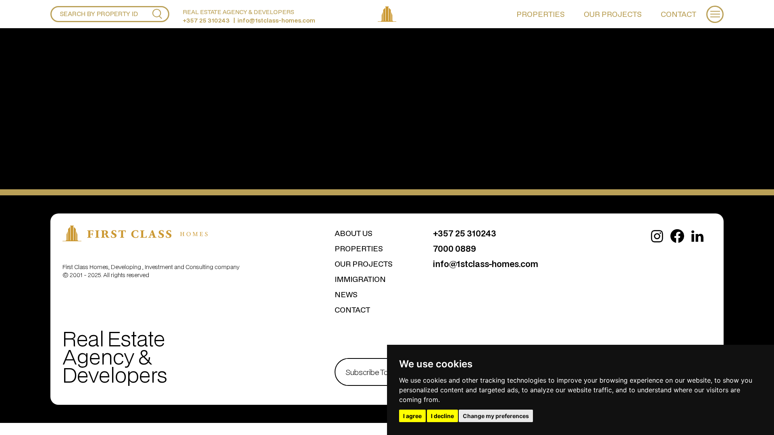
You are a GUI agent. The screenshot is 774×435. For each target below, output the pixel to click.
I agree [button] (412, 415)
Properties (540, 14)
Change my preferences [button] (496, 415)
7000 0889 (454, 248)
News (346, 294)
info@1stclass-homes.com (276, 20)
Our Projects (613, 14)
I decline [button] (442, 415)
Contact (678, 14)
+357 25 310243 (206, 20)
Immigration (360, 279)
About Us (353, 233)
